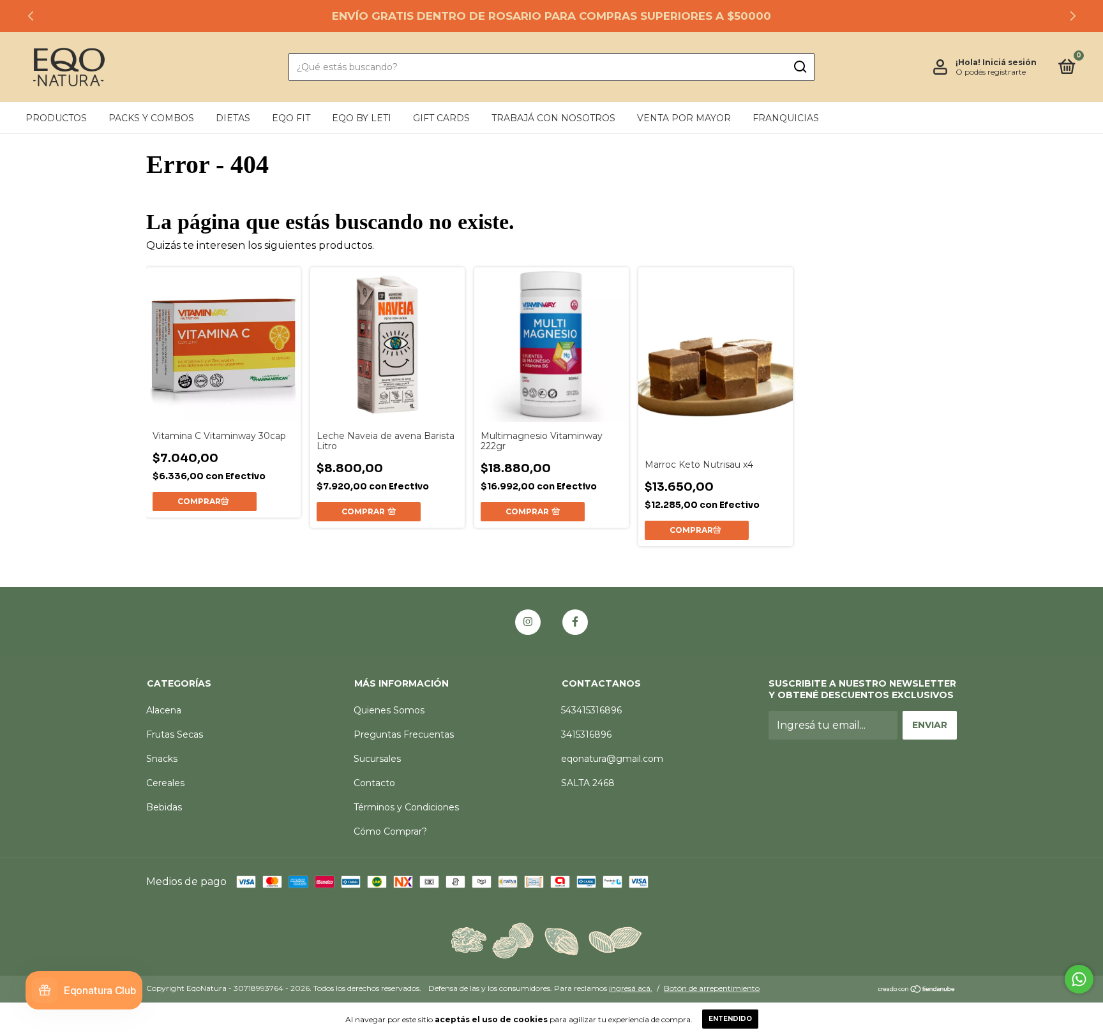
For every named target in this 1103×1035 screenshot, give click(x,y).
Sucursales (377, 758)
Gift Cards (441, 118)
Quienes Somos (389, 710)
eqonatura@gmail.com (612, 758)
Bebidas (164, 807)
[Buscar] (799, 67)
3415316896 (586, 734)
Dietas (233, 118)
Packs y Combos (151, 118)
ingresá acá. (630, 988)
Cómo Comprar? (390, 831)
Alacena (163, 710)
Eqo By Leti (361, 118)
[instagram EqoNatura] (528, 622)
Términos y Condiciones (406, 807)
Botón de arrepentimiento (712, 988)
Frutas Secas (174, 734)
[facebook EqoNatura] (575, 622)
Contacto (374, 783)
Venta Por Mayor (684, 118)
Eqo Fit (291, 118)
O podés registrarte (991, 72)
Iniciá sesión (1009, 62)
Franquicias (786, 118)
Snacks (161, 758)
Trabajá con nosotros (553, 118)
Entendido (730, 1019)
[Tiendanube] (917, 990)
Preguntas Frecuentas (404, 734)
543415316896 (591, 710)
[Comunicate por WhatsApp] (1079, 979)
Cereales (165, 783)
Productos (56, 118)
